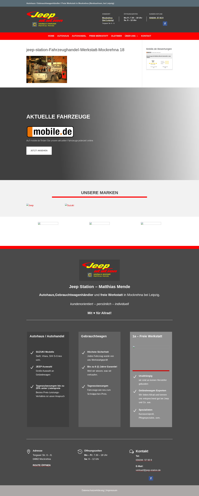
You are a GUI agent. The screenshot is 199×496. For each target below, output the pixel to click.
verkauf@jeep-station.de (148, 470)
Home (51, 36)
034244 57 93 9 (156, 18)
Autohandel (79, 36)
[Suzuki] (80, 206)
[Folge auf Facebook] (165, 23)
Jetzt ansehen (39, 150)
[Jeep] (41, 206)
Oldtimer (116, 36)
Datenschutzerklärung (93, 490)
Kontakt (146, 36)
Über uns (130, 36)
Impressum (111, 490)
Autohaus (63, 36)
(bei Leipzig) (108, 20)
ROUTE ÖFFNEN (41, 465)
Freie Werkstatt (98, 36)
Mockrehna (107, 18)
